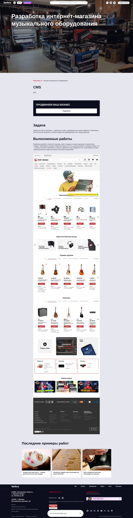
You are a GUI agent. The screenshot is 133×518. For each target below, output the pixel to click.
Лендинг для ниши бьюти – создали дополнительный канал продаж (34, 473)
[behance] (105, 511)
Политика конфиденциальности (17, 516)
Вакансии (13, 504)
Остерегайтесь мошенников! (31, 516)
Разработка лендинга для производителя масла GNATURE (66, 473)
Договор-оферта (15, 511)
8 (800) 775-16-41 (55, 492)
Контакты (119, 486)
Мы (76, 486)
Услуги (83, 486)
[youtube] (101, 511)
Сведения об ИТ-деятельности (18, 506)
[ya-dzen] (98, 511)
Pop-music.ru (37, 80)
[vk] (94, 511)
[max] (111, 3)
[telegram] (114, 3)
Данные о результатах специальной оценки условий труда (24, 509)
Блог (110, 486)
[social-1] (108, 511)
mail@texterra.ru (92, 492)
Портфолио (92, 486)
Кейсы (102, 486)
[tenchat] (112, 511)
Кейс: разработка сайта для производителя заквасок (92, 473)
